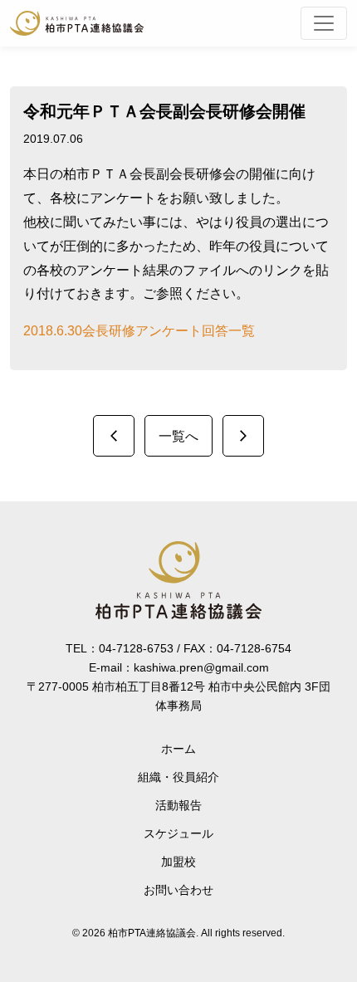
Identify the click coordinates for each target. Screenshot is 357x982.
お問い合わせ (178, 890)
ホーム (178, 748)
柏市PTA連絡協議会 (77, 23)
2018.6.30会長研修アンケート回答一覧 (139, 331)
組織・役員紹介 (178, 777)
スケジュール (178, 833)
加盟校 (178, 861)
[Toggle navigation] (324, 23)
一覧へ (178, 436)
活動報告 (178, 805)
